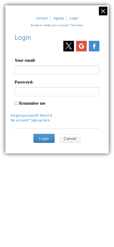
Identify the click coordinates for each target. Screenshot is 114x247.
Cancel (70, 138)
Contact (42, 18)
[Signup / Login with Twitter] (68, 46)
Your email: (25, 60)
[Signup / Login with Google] (81, 46)
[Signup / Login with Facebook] (94, 46)
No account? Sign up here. (31, 120)
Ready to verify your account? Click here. (57, 25)
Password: (24, 82)
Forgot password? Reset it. (32, 115)
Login (73, 18)
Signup (58, 18)
